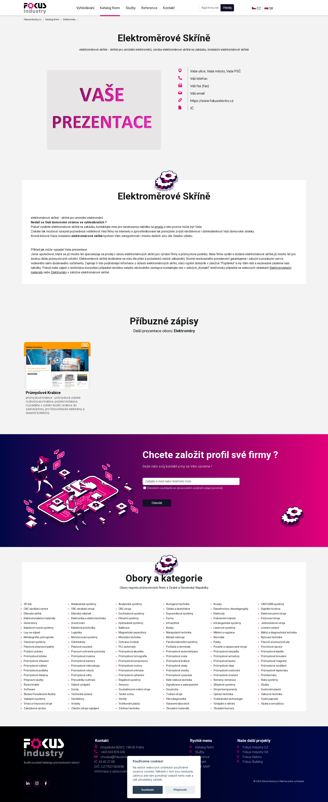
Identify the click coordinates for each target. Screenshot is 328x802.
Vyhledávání (85, 8)
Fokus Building (253, 761)
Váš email (197, 93)
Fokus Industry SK (255, 752)
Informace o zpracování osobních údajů (121, 771)
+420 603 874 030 (113, 752)
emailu (159, 227)
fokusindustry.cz (32, 19)
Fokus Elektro (252, 757)
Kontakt (169, 8)
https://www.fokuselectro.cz (212, 101)
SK (270, 8)
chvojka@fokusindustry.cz (119, 757)
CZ (258, 8)
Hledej (227, 7)
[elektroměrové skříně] (35, 8)
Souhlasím (147, 789)
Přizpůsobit (180, 789)
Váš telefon (198, 79)
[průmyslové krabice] (57, 365)
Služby (131, 8)
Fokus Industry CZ (255, 747)
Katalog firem (110, 8)
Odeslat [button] (157, 503)
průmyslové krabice (43, 393)
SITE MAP (202, 766)
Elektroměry (69, 19)
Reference (149, 8)
